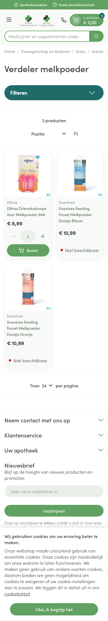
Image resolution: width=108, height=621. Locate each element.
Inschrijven (54, 511)
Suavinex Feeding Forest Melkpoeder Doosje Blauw (75, 214)
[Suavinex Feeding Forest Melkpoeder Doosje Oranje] (28, 287)
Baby (81, 51)
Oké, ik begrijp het (54, 609)
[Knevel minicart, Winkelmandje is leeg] (76, 20)
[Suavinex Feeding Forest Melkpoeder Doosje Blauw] (79, 173)
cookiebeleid (17, 593)
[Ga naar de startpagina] (37, 20)
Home (9, 51)
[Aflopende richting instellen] (75, 133)
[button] (54, 92)
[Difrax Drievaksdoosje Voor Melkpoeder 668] (28, 173)
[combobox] (47, 36)
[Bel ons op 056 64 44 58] (63, 20)
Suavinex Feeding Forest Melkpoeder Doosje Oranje (23, 328)
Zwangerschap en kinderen (45, 51)
